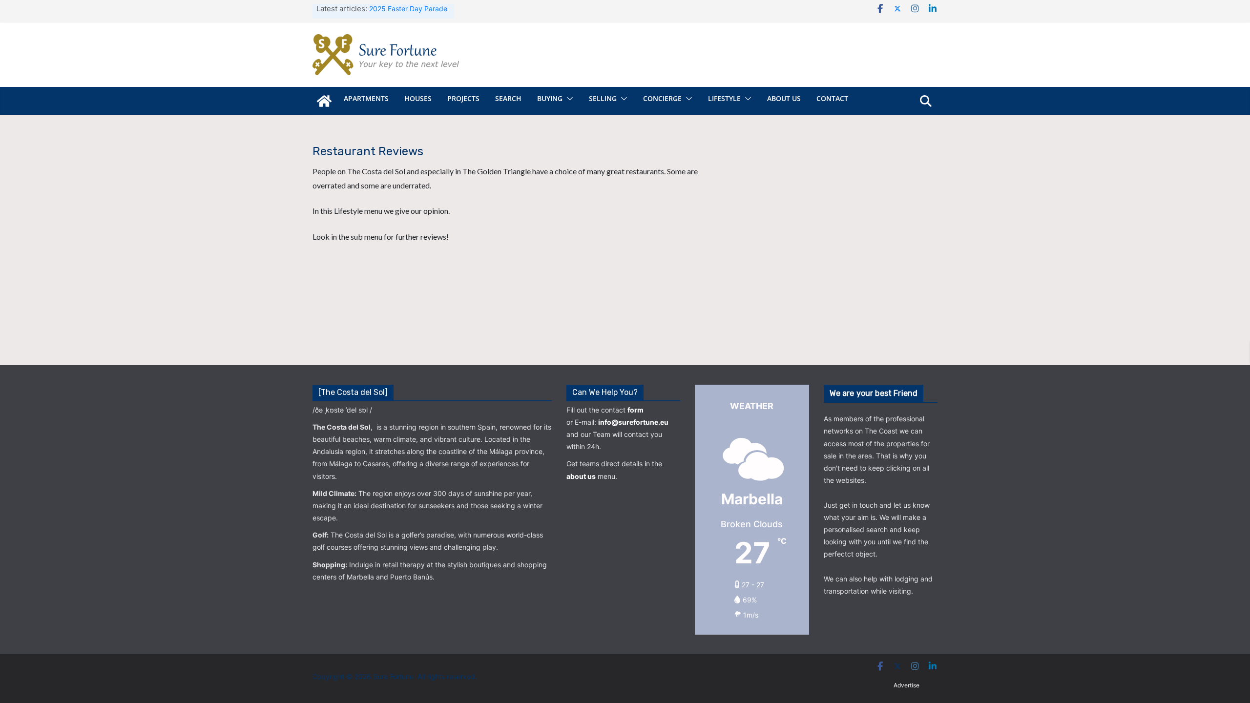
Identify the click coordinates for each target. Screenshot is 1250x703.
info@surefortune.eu (633, 422)
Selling (603, 98)
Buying (549, 98)
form (635, 410)
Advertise (906, 685)
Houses (418, 98)
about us (581, 476)
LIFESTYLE (724, 98)
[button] (567, 98)
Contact (832, 98)
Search (508, 98)
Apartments (366, 98)
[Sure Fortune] (324, 101)
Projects (463, 98)
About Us (784, 98)
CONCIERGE (662, 98)
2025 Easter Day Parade (408, 8)
